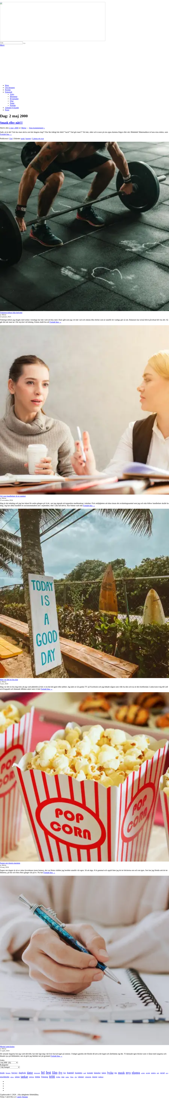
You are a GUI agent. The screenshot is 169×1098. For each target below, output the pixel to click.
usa (62, 1077)
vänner (81, 1077)
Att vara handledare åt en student (13, 496)
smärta (153, 1073)
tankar (24, 1076)
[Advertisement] (84, 65)
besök (2, 1073)
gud (84, 1073)
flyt (60, 1072)
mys (128, 1072)
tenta (37, 1076)
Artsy (12, 94)
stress (12, 1077)
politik (143, 1073)
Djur (11, 101)
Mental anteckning (7, 1047)
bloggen (8, 1073)
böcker (15, 1073)
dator (30, 1072)
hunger (28, 138)
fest (48, 1072)
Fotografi (8, 92)
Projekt (8, 90)
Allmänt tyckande (12, 108)
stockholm (4, 1077)
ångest (94, 1077)
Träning (44, 1077)
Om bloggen (10, 88)
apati (22, 138)
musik (121, 1072)
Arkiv (2, 1060)
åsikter (100, 1077)
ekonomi (37, 1073)
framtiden (78, 1073)
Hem (7, 85)
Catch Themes (22, 1097)
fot (64, 1073)
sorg (167, 1073)
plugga (136, 1072)
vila (76, 1077)
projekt (148, 1073)
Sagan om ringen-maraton (10, 863)
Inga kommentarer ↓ (37, 128)
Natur (12, 103)
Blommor (13, 96)
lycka (110, 1072)
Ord (10, 138)
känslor (97, 1073)
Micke (23, 128)
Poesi (7, 110)
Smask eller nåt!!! (11, 122)
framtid (70, 1072)
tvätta (58, 1077)
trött (52, 1076)
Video (71, 1077)
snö (158, 1073)
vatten (67, 1077)
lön (115, 1073)
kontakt (90, 1073)
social (162, 1073)
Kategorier (4, 1065)
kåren (104, 1073)
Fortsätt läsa (6, 134)
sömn (17, 1077)
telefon (31, 1077)
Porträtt (13, 105)
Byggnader (14, 99)
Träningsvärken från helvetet (11, 313)
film (54, 1072)
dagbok (22, 1072)
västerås (88, 1077)
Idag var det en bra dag (9, 680)
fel (43, 1072)
